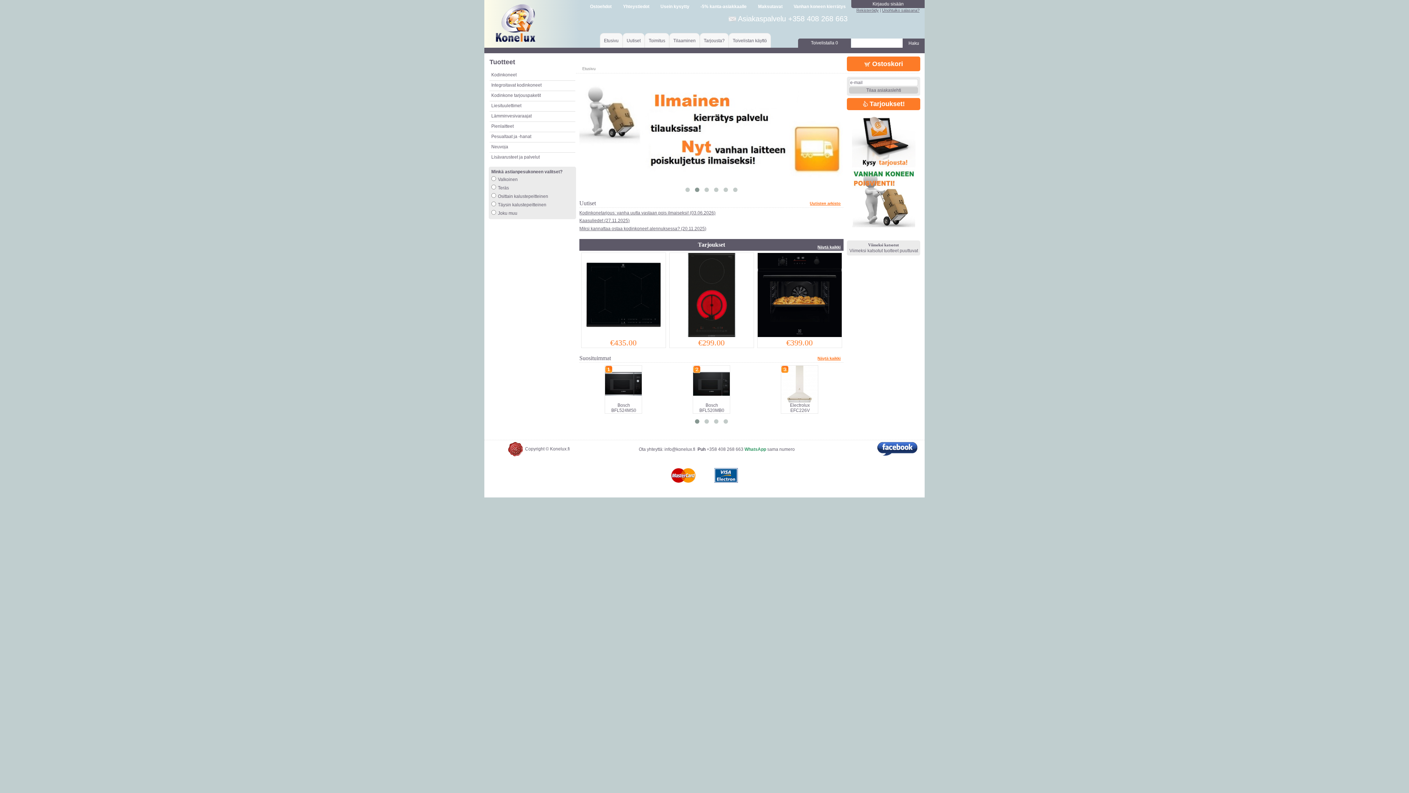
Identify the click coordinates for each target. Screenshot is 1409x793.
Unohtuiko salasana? (901, 10)
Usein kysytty (674, 6)
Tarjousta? (714, 40)
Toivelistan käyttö (750, 40)
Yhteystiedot (636, 6)
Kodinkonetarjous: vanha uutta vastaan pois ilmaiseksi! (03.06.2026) (647, 213)
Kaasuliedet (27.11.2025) (604, 220)
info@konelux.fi (680, 449)
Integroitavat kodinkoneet (516, 85)
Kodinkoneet (504, 74)
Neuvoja (499, 146)
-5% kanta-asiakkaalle (723, 6)
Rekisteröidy (867, 10)
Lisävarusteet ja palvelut (515, 157)
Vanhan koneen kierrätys (820, 6)
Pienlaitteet (502, 126)
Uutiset (634, 40)
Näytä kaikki (829, 247)
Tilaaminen (684, 40)
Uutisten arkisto (825, 203)
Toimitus (657, 40)
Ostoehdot (601, 6)
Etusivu (611, 40)
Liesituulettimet (506, 105)
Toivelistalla (824, 43)
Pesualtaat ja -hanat (511, 136)
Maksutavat (770, 6)
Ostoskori (886, 64)
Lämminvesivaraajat (511, 116)
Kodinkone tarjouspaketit (516, 95)
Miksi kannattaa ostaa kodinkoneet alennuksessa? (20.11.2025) (642, 228)
